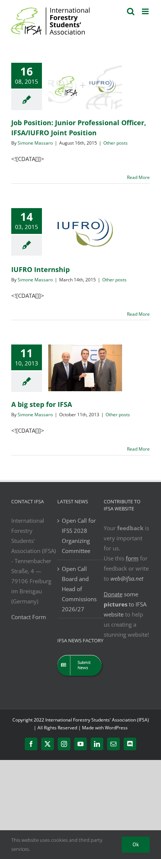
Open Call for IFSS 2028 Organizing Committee (79, 535)
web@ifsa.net (126, 578)
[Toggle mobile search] (130, 11)
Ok (136, 844)
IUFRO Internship (40, 269)
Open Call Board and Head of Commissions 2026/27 (79, 589)
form (132, 558)
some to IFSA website (125, 604)
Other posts (115, 143)
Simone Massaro (35, 143)
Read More (138, 177)
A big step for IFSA (41, 404)
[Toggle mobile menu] (146, 11)
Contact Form (28, 617)
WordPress (116, 727)
